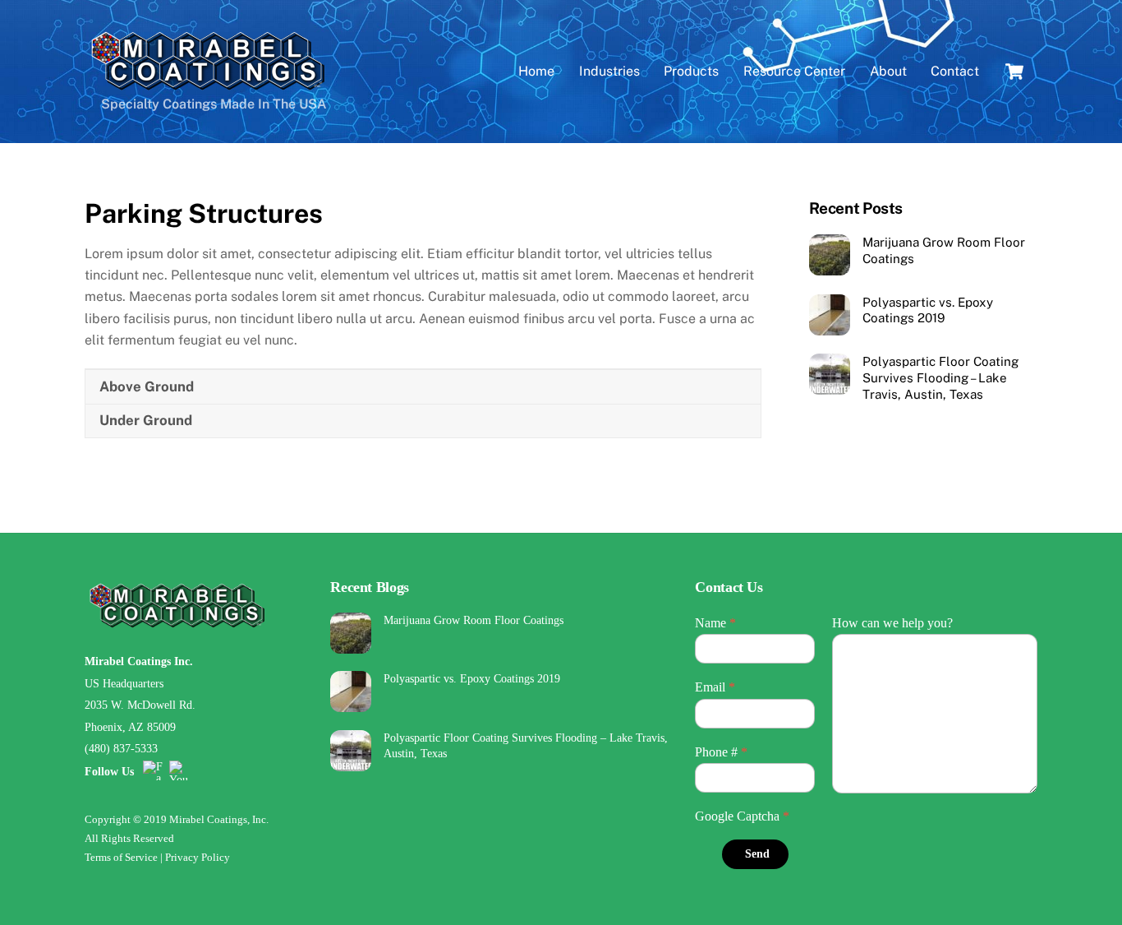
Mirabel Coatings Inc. (139, 661)
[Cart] (1014, 71)
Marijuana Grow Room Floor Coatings (943, 250)
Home (536, 71)
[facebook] (153, 769)
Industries (609, 71)
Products (691, 71)
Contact (955, 71)
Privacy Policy (197, 857)
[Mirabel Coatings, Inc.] (208, 87)
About (888, 71)
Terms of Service (121, 857)
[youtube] (179, 769)
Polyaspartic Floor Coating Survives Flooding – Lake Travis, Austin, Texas (940, 377)
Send (757, 853)
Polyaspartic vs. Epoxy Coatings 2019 (927, 310)
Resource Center (794, 71)
